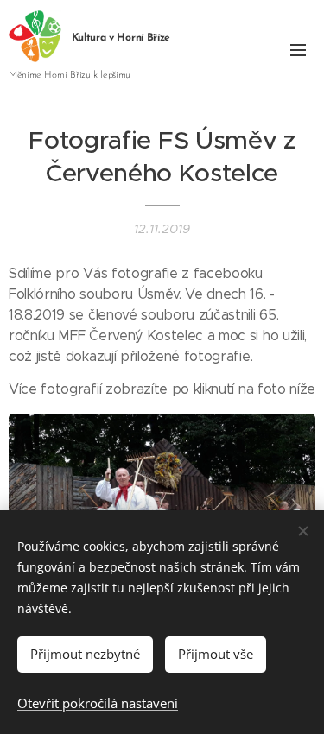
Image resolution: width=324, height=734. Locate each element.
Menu (298, 49)
